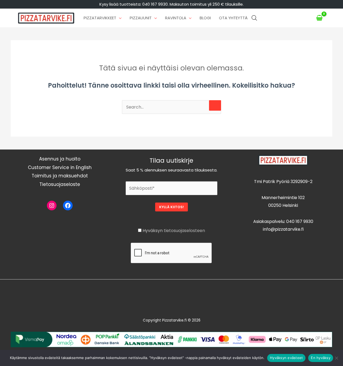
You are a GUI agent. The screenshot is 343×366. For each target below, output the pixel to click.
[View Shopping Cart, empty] (319, 18)
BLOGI (205, 18)
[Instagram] (52, 205)
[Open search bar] (254, 18)
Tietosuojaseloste (59, 184)
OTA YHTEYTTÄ (233, 18)
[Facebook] (68, 205)
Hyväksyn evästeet (286, 358)
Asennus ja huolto (59, 159)
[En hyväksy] (336, 358)
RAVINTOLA (175, 18)
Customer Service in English (60, 167)
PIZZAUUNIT (141, 18)
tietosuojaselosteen (184, 230)
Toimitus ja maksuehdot (60, 176)
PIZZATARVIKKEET (100, 18)
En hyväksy (320, 358)
